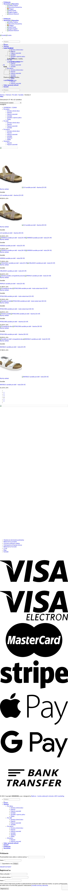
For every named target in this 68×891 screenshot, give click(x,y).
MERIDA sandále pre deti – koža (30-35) (12, 258)
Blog (5, 550)
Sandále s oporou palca (18, 56)
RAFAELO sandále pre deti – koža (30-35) (12, 384)
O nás (5, 548)
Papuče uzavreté (16, 53)
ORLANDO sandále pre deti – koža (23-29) (13, 271)
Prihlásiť (15, 863)
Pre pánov (10, 68)
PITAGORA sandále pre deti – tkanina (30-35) (14, 334)
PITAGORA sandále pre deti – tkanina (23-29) (14, 321)
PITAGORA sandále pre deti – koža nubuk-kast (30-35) (17, 309)
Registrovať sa (4, 888)
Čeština (15, 5)
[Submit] (4, 801)
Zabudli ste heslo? (5, 867)
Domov (6, 44)
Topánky (13, 76)
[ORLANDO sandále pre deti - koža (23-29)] (27, 263)
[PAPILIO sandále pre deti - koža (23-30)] (25, 275)
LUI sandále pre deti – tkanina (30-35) (11, 233)
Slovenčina (7, 4)
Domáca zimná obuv (17, 49)
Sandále (13, 66)
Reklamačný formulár (10, 546)
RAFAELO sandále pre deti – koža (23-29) (12, 347)
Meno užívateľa (5, 874)
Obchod (6, 46)
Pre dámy (10, 48)
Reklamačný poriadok (10, 541)
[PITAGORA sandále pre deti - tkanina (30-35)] (21, 326)
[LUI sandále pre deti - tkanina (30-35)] (23, 225)
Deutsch (16, 14)
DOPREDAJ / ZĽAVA (10, 107)
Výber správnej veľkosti (11, 85)
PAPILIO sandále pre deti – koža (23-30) (12, 283)
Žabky (12, 58)
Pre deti (9, 60)
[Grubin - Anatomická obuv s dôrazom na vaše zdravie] (6, 35)
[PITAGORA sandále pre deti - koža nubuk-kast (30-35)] (23, 301)
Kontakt (6, 87)
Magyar (11, 9)
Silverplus (10, 80)
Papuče (13, 63)
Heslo (2, 860)
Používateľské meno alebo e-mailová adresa (14, 857)
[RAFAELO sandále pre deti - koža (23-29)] (25, 339)
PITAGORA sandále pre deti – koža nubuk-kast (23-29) (17, 296)
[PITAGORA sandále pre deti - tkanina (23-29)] (20, 313)
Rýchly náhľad (4, 189)
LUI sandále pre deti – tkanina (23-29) (11, 195)
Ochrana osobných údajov (12, 543)
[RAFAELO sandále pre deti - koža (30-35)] (24, 376)
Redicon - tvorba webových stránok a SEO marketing (47, 796)
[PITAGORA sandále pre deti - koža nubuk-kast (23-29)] (23, 288)
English (15, 12)
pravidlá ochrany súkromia (39, 885)
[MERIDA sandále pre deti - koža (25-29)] (26, 237)
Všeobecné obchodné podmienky (14, 540)
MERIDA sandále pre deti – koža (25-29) (12, 245)
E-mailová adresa (6, 877)
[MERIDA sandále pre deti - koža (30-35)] (26, 250)
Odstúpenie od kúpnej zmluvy (13, 545)
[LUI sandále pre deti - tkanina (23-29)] (23, 187)
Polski (14, 10)
